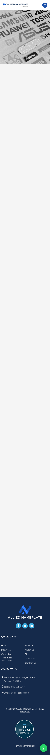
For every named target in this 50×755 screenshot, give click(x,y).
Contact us (30, 663)
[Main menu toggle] (44, 5)
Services (29, 645)
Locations (30, 658)
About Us (29, 650)
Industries (6, 650)
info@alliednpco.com (19, 693)
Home (4, 645)
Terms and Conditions (25, 745)
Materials (7, 660)
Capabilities (7, 654)
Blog (27, 654)
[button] (43, 748)
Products (7, 658)
